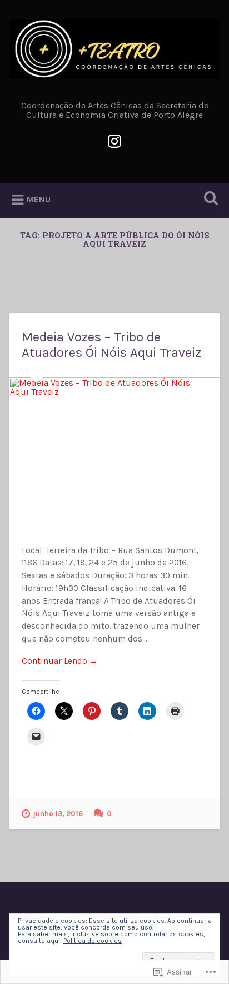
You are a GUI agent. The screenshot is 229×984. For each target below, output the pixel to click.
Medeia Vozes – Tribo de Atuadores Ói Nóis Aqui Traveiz (111, 345)
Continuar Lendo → (60, 661)
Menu (39, 200)
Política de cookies (92, 941)
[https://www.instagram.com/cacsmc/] (114, 140)
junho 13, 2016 (58, 813)
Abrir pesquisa (208, 199)
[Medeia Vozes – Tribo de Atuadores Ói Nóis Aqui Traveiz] (114, 447)
